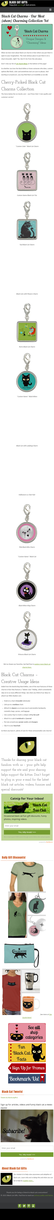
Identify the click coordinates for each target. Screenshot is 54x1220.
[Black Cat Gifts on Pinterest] (28, 1204)
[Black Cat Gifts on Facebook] (19, 1204)
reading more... (28, 1180)
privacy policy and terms (43, 1194)
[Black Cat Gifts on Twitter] (24, 1204)
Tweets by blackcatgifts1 (9, 1097)
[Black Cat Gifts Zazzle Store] (33, 1204)
